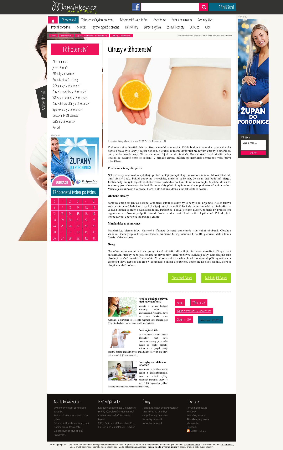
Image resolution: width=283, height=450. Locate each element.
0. (54, 201)
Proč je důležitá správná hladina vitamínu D (153, 300)
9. (78, 207)
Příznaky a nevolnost (64, 73)
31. (62, 232)
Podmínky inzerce (196, 415)
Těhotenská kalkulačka (133, 20)
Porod (56, 127)
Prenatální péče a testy (65, 79)
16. (86, 213)
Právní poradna (60, 27)
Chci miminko (60, 61)
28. (86, 226)
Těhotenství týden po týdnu (97, 20)
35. (94, 232)
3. (78, 201)
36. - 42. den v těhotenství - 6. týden (116, 427)
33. (78, 232)
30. (54, 232)
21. (78, 219)
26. (70, 226)
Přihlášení (226, 7)
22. (86, 219)
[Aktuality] (41, 117)
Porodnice (159, 20)
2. (70, 201)
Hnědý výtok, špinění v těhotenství (116, 411)
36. (54, 238)
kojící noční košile (192, 444)
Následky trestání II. (152, 419)
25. (62, 226)
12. (54, 213)
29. (94, 226)
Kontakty (191, 411)
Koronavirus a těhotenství (67, 427)
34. (86, 232)
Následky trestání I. (152, 423)
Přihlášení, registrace (198, 419)
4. (86, 201)
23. (94, 219)
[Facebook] (136, 10)
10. (86, 207)
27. (78, 226)
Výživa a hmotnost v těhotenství (92, 35)
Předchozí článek (182, 277)
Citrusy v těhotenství (121, 35)
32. (70, 232)
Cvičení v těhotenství (64, 121)
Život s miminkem (182, 20)
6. (54, 207)
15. (78, 213)
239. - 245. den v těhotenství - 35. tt (116, 423)
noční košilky (107, 447)
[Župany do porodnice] (253, 133)
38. (70, 238)
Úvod (53, 35)
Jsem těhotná (60, 67)
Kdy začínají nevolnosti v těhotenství (117, 407)
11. (94, 207)
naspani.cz (141, 447)
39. (78, 238)
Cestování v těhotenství (66, 115)
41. (94, 238)
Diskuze (194, 27)
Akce (208, 27)
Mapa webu (193, 423)
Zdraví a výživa (152, 27)
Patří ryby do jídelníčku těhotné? (153, 363)
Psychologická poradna (105, 27)
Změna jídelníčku (149, 330)
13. (62, 213)
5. (94, 201)
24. (54, 226)
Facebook (192, 427)
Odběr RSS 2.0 (198, 431)
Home (180, 302)
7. (62, 207)
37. (62, 238)
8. (70, 207)
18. (54, 219)
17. (94, 213)
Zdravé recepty (175, 27)
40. (86, 238)
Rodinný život (205, 20)
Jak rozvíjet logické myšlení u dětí (71, 423)
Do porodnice (227, 444)
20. (70, 219)
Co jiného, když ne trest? (155, 415)
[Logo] (75, 13)
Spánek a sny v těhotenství (67, 109)
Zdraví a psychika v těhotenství (69, 91)
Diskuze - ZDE (184, 319)
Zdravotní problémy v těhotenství (71, 103)
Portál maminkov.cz (197, 407)
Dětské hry (131, 27)
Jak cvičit (80, 27)
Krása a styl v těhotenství (66, 85)
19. (62, 219)
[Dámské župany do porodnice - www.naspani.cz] (75, 185)
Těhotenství (69, 20)
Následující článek (216, 277)
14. (70, 213)
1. (62, 201)
